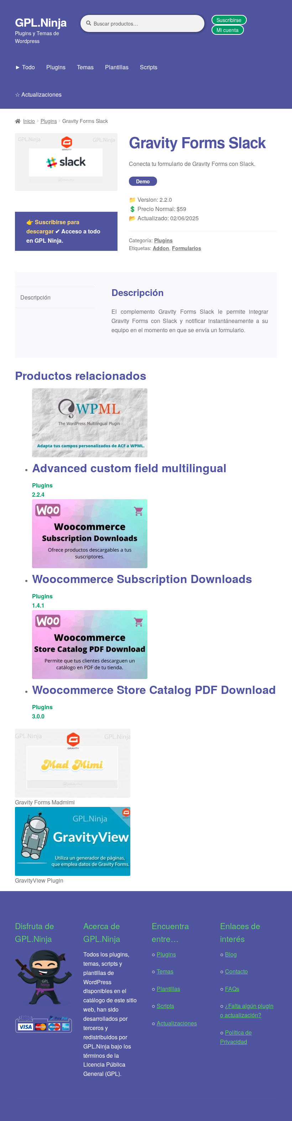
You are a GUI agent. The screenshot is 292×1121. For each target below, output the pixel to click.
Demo (143, 181)
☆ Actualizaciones (38, 94)
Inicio (29, 120)
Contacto (236, 971)
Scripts (148, 67)
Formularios (186, 248)
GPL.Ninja (41, 22)
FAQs (232, 989)
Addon (161, 248)
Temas (85, 67)
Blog (231, 954)
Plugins (56, 67)
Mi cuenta (228, 29)
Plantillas (117, 67)
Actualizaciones (177, 1023)
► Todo (25, 67)
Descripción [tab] (35, 297)
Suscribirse (229, 19)
